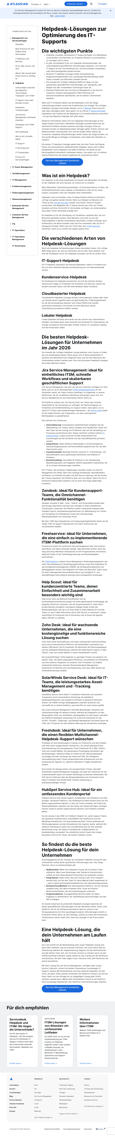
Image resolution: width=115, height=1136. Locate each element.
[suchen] (91, 3)
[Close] (110, 10)
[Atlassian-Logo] (17, 4)
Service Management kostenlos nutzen (62, 162)
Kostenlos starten (75, 4)
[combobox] (98, 1129)
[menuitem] (47, 4)
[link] (102, 4)
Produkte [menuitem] (35, 4)
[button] (47, 3)
